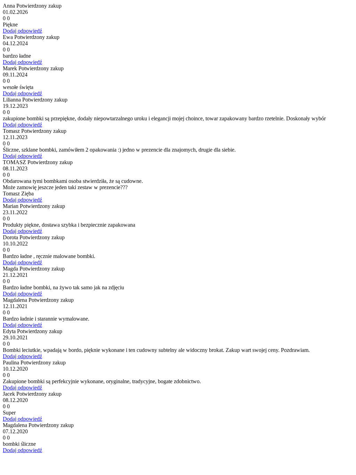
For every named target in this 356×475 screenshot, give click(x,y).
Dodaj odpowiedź (22, 31)
